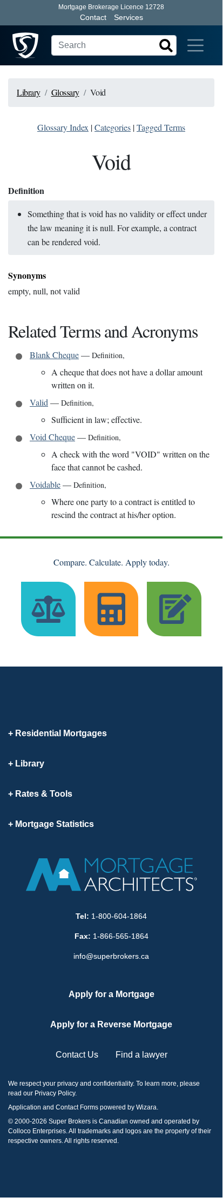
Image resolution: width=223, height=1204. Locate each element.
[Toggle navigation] (195, 45)
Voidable (45, 484)
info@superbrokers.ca (111, 956)
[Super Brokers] (25, 45)
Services (128, 17)
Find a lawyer (141, 1054)
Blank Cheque (54, 354)
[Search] (166, 45)
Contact (93, 17)
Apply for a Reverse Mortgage (111, 1024)
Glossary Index (63, 127)
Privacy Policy (55, 1093)
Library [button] (29, 763)
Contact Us (77, 1054)
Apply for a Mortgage (111, 994)
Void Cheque (52, 436)
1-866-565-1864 (120, 936)
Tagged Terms (161, 127)
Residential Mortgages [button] (61, 733)
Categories (112, 127)
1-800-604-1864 (119, 916)
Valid (39, 402)
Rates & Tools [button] (43, 793)
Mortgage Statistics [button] (54, 824)
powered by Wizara (128, 1107)
